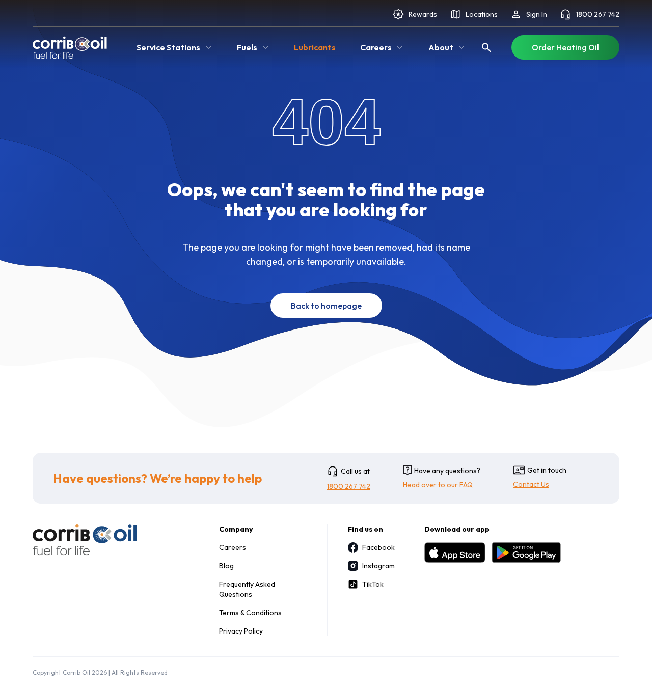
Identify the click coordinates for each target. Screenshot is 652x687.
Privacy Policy (241, 631)
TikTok (373, 584)
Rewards (423, 14)
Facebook (377, 547)
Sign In (536, 14)
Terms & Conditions (250, 612)
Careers (232, 547)
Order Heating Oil (565, 47)
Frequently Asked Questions (247, 589)
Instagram (377, 565)
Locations (482, 14)
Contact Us (531, 484)
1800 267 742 (597, 14)
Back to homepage (326, 305)
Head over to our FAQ (438, 484)
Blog (226, 565)
